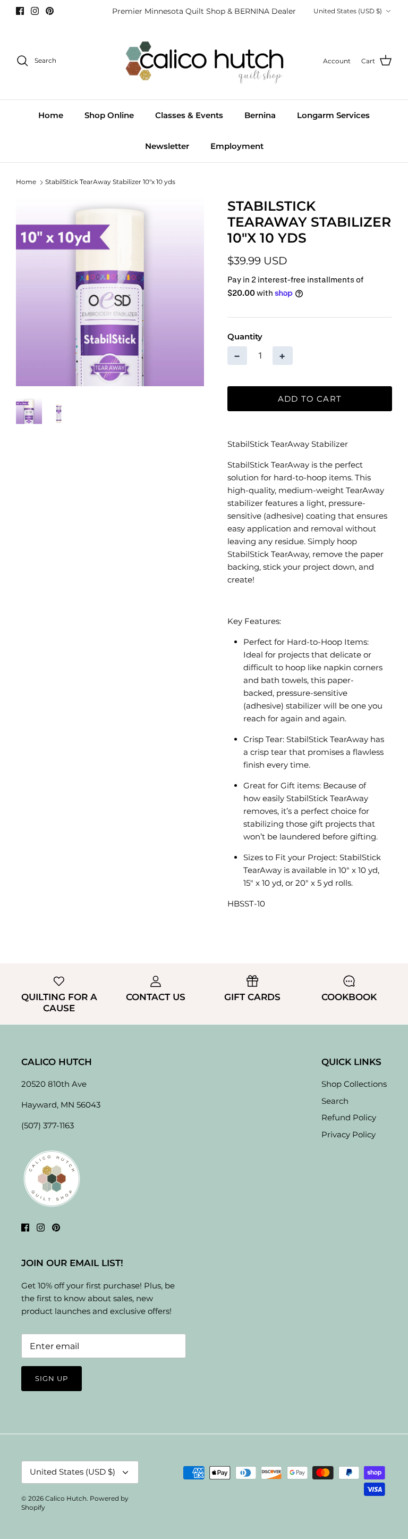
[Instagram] (35, 11)
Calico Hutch (66, 1498)
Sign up (51, 1378)
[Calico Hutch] (204, 61)
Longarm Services (333, 115)
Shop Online (109, 115)
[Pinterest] (50, 11)
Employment (237, 146)
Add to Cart (310, 399)
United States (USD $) (347, 11)
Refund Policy (348, 1117)
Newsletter (167, 146)
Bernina (260, 115)
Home (50, 115)
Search (334, 1101)
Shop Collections (354, 1084)
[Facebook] (20, 11)
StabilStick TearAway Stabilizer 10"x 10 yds (110, 182)
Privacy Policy (348, 1134)
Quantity (244, 336)
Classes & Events (189, 115)
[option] (110, 292)
